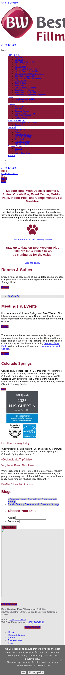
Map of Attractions (22, 153)
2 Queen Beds (20, 66)
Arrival (11, 517)
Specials (11, 104)
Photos (17, 132)
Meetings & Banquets (17, 120)
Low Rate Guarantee (23, 137)
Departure (13, 521)
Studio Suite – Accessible (25, 92)
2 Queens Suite (21, 64)
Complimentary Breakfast (25, 99)
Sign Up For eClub (22, 144)
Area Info (18, 148)
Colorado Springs (15, 146)
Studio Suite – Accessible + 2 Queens (30, 95)
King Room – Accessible (25, 76)
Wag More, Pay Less (23, 116)
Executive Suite (21, 81)
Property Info (20, 130)
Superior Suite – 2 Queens (25, 88)
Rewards (11, 155)
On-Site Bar (19, 102)
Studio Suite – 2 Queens (24, 90)
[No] (60, 659)
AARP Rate (19, 106)
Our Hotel (12, 127)
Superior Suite (20, 83)
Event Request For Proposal (26, 123)
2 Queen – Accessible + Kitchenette (29, 74)
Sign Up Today (32, 262)
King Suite (19, 57)
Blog (16, 151)
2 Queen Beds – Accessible (26, 71)
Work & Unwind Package (25, 113)
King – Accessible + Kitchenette (28, 78)
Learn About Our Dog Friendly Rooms (32, 239)
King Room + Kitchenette (24, 62)
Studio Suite (19, 85)
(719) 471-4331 (9, 45)
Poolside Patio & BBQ (23, 134)
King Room (19, 59)
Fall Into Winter (21, 118)
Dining (10, 97)
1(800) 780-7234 (35, 622)
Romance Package (22, 111)
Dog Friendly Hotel (22, 139)
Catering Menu (20, 125)
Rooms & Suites (14, 55)
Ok (23, 672)
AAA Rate (18, 109)
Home (11, 632)
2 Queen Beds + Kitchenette (26, 69)
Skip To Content (9, 2)
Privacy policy (36, 672)
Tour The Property (22, 141)
